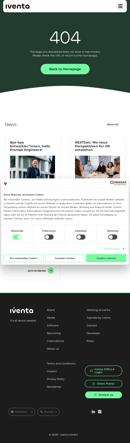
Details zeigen (112, 248)
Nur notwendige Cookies (23, 258)
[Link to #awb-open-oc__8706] (120, 6)
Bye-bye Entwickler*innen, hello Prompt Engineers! (30, 146)
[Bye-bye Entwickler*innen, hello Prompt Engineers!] (32, 171)
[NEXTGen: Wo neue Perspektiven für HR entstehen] (97, 171)
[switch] (49, 236)
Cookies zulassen (106, 258)
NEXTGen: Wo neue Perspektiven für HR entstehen (92, 146)
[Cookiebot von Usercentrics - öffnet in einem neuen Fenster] (112, 183)
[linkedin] (93, 411)
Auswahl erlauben (65, 258)
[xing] (99, 411)
